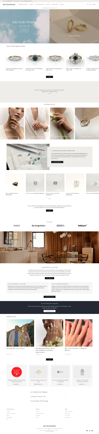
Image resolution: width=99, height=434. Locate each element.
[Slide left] (47, 74)
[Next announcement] (92, 8)
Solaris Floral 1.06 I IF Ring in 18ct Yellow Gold (54, 69)
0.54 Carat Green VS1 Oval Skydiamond (52, 194)
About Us (37, 411)
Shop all (49, 210)
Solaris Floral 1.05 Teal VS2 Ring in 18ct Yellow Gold (34, 69)
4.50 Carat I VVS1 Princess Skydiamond (72, 194)
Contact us (9, 411)
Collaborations (55, 4)
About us (62, 4)
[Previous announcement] (7, 8)
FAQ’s (8, 419)
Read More (15, 384)
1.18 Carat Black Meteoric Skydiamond (12, 194)
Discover (25, 30)
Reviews (8, 415)
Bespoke (48, 4)
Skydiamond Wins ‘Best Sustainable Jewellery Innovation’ (45, 350)
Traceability (38, 415)
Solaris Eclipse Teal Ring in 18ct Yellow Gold (73, 69)
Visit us (37, 417)
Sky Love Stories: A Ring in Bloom (76, 349)
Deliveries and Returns (11, 413)
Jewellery (31, 4)
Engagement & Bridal (22, 4)
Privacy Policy (67, 413)
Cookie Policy (67, 415)
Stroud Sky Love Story (16, 348)
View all (49, 359)
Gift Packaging (9, 417)
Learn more (59, 384)
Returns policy (67, 417)
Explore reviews (37, 384)
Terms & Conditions (69, 411)
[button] (23, 4)
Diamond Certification (40, 413)
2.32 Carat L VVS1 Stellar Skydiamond (35, 193)
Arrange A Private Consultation (49, 296)
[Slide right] (52, 74)
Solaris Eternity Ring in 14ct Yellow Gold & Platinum (14, 69)
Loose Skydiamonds (39, 4)
